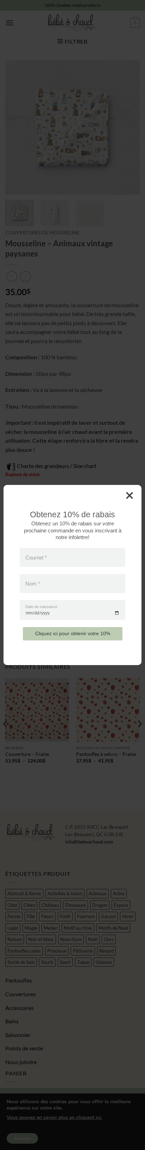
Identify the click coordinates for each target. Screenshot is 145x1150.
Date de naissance (41, 607)
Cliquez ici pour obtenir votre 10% (72, 633)
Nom (32, 583)
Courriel (36, 557)
